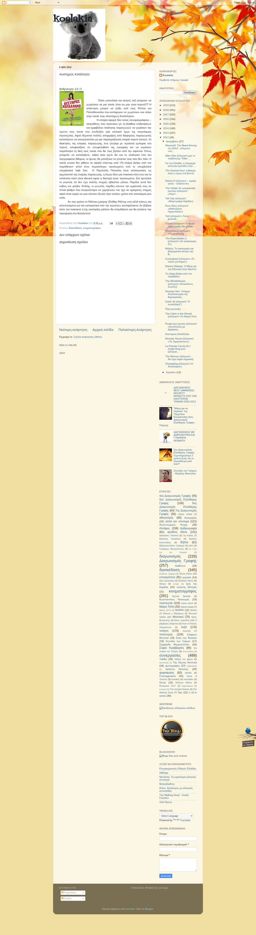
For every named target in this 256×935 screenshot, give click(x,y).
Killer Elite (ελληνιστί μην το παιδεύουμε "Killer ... (180, 157)
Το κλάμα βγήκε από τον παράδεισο (178, 275)
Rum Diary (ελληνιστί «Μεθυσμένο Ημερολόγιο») (176, 209)
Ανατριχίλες (190, 518)
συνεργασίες (170, 655)
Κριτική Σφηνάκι (181, 596)
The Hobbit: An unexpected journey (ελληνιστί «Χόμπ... (180, 191)
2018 (166, 110)
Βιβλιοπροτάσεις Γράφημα (171, 545)
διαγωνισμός (170, 556)
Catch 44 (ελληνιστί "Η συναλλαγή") (177, 303)
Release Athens (183, 682)
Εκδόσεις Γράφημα (167, 574)
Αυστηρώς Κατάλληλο (177, 334)
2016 (166, 119)
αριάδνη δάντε (177, 531)
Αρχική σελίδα (102, 330)
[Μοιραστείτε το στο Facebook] (127, 223)
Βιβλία (184, 542)
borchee (130, 909)
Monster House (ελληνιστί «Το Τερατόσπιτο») (179, 340)
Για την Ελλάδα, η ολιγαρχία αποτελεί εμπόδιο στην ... (180, 164)
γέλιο (191, 545)
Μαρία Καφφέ (187, 607)
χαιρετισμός (192, 666)
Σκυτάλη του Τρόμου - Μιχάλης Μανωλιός (185, 472)
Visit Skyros (165, 802)
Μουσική (178, 616)
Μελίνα (193, 610)
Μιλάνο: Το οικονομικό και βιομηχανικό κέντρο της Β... (179, 251)
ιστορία (176, 584)
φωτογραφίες (172, 666)
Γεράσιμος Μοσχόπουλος (171, 549)
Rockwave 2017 (167, 686)
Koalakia (168, 75)
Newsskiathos (166, 784)
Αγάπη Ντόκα (185, 514)
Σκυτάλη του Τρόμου (178, 641)
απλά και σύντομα (177, 521)
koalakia (72, 19)
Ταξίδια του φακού (183, 659)
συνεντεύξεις (188, 651)
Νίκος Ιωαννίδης (182, 620)
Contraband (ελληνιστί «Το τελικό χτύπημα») (180, 260)
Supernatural (187, 686)
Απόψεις (164, 528)
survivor (162, 689)
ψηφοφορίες (166, 672)
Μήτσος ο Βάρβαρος (173, 613)
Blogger (149, 909)
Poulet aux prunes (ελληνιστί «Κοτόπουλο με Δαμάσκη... (181, 326)
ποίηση (163, 630)
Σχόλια (67, 898)
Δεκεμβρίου (172, 141)
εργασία (187, 577)
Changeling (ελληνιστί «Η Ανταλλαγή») (179, 365)
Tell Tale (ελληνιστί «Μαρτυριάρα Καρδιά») (179, 200)
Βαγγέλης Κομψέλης (170, 539)
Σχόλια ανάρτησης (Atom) (88, 337)
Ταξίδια (163, 659)
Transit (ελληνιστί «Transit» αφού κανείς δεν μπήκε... (180, 225)
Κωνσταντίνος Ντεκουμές (174, 599)
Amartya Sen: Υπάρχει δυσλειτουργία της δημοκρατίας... (177, 294)
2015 (166, 124)
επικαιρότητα (167, 577)
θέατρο (162, 584)
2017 (166, 114)
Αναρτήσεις (69, 892)
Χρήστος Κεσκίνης (177, 669)
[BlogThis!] (120, 223)
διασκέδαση (75, 228)
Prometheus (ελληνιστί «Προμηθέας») (177, 232)
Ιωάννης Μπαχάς (187, 587)
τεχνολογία (164, 663)
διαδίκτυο (180, 566)
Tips (180, 692)
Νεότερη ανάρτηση (73, 330)
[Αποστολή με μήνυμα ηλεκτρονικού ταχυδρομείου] (117, 223)
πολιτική (187, 631)
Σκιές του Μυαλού (186, 638)
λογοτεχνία (166, 602)
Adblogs (163, 772)
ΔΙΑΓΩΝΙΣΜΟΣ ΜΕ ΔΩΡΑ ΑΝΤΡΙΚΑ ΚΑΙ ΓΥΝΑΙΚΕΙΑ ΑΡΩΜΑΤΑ (184, 436)
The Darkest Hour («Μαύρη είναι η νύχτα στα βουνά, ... (180, 173)
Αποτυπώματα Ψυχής (173, 525)
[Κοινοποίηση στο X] (124, 223)
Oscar (162, 682)
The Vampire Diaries (179, 689)
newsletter (188, 679)
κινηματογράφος (92, 228)
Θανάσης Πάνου (186, 581)
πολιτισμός (166, 634)
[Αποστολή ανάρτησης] (111, 223)
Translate (185, 820)
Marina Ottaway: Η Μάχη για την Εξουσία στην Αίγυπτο (180, 267)
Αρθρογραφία (188, 528)
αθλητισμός (166, 517)
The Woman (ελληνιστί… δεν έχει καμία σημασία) (179, 358)
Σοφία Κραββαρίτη (171, 647)
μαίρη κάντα (187, 603)
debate (188, 673)
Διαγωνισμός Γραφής (178, 561)
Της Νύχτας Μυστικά (185, 662)
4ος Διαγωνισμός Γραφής (175, 495)
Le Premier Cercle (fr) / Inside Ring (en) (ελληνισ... (178, 349)
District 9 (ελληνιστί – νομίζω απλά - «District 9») (180, 182)
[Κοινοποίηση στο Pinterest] (130, 223)
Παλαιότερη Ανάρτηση (135, 330)
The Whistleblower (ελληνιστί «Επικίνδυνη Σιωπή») (179, 284)
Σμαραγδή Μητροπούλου (174, 644)
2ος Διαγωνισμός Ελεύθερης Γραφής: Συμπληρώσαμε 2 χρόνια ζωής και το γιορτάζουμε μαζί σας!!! (184, 456)
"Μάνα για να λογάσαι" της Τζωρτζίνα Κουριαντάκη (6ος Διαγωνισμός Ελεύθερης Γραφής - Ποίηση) (177, 417)
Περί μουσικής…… (175, 309)
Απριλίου (171, 372)
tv (189, 692)
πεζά (184, 627)
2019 (166, 105)
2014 (166, 128)
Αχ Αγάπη (188, 535)
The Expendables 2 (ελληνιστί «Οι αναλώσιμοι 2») (180, 241)
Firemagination (167, 676)
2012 (166, 137)
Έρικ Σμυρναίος (166, 581)
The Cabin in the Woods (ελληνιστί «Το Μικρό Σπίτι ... (181, 316)
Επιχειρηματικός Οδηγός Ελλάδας (177, 768)
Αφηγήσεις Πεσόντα (169, 535)
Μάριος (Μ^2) (165, 610)
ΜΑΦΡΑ (179, 610)
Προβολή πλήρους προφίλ (173, 80)
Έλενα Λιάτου (185, 574)
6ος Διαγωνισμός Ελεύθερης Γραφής (178, 507)
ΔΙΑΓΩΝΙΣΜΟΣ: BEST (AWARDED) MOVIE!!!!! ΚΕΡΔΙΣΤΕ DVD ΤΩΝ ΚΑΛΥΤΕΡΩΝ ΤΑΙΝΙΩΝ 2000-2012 (185, 394)
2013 (166, 133)
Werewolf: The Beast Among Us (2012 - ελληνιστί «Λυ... (181, 148)
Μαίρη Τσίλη (166, 606)
